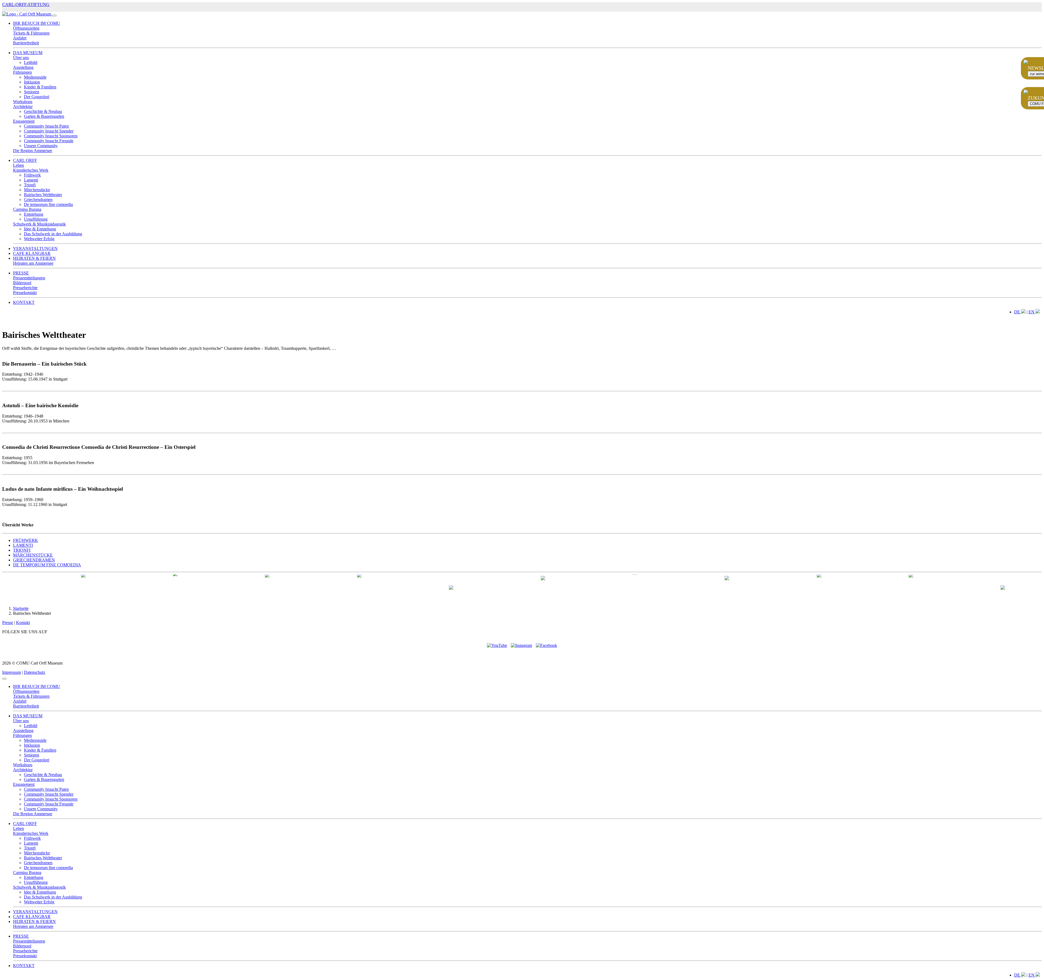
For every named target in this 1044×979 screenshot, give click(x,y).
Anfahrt (19, 38)
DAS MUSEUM (27, 52)
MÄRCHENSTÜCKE (33, 555)
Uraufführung (36, 219)
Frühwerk (32, 175)
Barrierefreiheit (26, 43)
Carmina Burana (27, 209)
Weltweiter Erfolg (39, 238)
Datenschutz (34, 672)
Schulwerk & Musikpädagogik (39, 224)
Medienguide (35, 77)
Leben (18, 165)
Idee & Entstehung (40, 229)
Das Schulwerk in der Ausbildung (53, 233)
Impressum (11, 672)
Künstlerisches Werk (30, 170)
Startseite (21, 608)
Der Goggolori (36, 96)
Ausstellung (23, 67)
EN (1032, 312)
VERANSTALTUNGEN (35, 248)
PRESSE (21, 273)
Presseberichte (25, 287)
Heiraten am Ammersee (33, 263)
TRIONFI (21, 550)
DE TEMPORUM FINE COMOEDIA (47, 565)
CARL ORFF (25, 160)
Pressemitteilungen (29, 278)
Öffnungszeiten (26, 28)
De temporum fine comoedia (48, 204)
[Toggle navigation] (54, 15)
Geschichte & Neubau (43, 111)
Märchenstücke (37, 189)
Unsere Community (41, 145)
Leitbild (30, 62)
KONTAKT (24, 302)
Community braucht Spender (48, 131)
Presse (7, 622)
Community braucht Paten (46, 126)
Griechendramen (38, 199)
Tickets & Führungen (31, 33)
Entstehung (33, 214)
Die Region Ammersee (32, 150)
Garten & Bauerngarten (44, 116)
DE (1017, 312)
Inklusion (32, 82)
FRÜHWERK (25, 540)
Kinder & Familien (40, 87)
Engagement (24, 121)
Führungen (22, 72)
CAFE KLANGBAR (32, 253)
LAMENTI (23, 545)
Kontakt (23, 622)
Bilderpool (22, 282)
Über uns (21, 57)
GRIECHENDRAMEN (34, 560)
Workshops (22, 101)
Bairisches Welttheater (43, 194)
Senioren (31, 91)
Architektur (23, 106)
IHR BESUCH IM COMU (36, 23)
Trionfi (30, 185)
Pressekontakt (25, 292)
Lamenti (31, 180)
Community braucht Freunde (48, 140)
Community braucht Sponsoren (50, 136)
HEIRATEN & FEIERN (34, 258)
